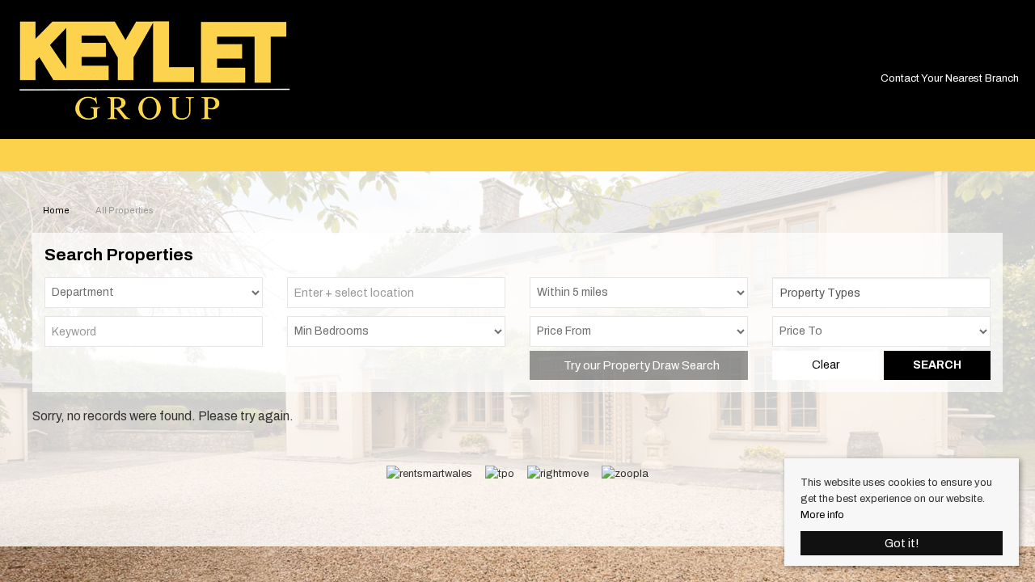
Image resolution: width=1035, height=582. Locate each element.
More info (822, 515)
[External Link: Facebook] (1011, 54)
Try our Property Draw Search (639, 365)
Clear (825, 365)
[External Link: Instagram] (1016, 54)
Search (937, 365)
